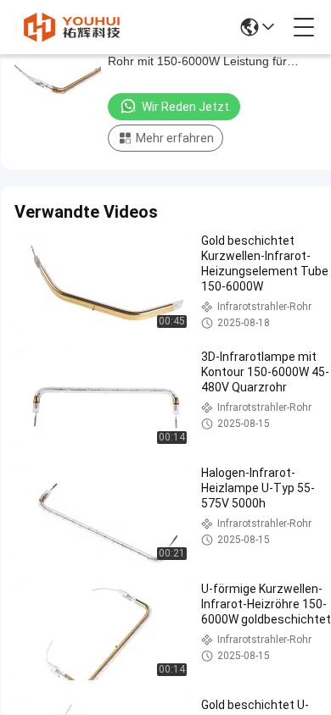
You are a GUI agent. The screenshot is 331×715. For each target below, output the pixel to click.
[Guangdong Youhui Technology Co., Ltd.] (71, 27)
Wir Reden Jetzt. (187, 107)
